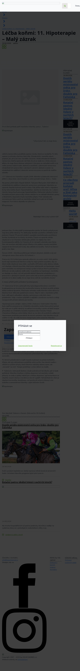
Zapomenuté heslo (25, 346)
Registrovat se (56, 346)
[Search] (65, 6)
